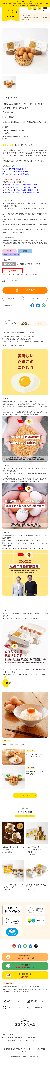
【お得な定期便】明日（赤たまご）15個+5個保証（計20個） (20, 185)
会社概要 (7, 1049)
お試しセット (30, 15)
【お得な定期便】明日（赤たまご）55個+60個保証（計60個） (20, 190)
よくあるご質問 (40, 1049)
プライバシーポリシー (27, 1049)
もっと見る (25, 795)
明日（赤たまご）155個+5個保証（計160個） (15, 174)
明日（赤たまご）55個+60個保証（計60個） (15, 171)
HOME (24, 15)
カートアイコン (39, 8)
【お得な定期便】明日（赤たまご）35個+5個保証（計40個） (20, 187)
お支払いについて (13, 1001)
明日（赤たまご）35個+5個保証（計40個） (15, 169)
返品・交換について (13, 1007)
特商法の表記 (15, 1049)
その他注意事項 (36, 1007)
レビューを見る (28, 145)
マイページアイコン (34, 8)
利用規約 (25, 1052)
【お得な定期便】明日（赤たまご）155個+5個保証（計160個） (20, 193)
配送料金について (37, 1001)
